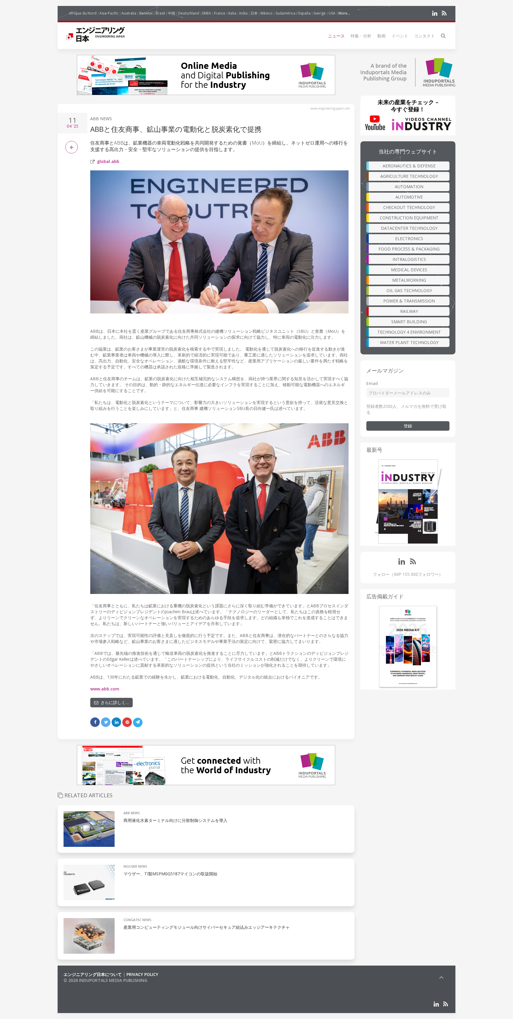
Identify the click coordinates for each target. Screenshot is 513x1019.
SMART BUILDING (409, 321)
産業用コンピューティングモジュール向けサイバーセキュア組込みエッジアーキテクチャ (207, 927)
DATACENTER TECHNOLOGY (409, 228)
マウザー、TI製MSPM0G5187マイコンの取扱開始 (170, 874)
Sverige (320, 13)
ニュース (336, 36)
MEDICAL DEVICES (409, 269)
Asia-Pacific (108, 13)
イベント (400, 36)
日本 (254, 13)
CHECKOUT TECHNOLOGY (409, 207)
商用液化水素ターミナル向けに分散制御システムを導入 (175, 820)
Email (372, 383)
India (243, 13)
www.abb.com (104, 689)
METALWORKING (409, 280)
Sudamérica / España (293, 13)
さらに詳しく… (113, 702)
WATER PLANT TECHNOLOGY (409, 342)
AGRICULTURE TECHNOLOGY (409, 176)
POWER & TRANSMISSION (409, 301)
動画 (381, 36)
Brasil (160, 13)
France (219, 13)
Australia (128, 13)
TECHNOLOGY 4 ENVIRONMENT (409, 332)
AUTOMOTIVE (409, 197)
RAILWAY (409, 311)
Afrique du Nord (82, 13)
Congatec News (137, 919)
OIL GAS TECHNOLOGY (409, 290)
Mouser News (135, 866)
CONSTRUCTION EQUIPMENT (409, 218)
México (267, 13)
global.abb (108, 161)
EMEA (206, 13)
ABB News (101, 118)
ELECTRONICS (409, 238)
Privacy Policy (142, 974)
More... (344, 13)
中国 (171, 13)
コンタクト (424, 36)
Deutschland (188, 13)
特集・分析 (361, 36)
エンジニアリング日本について (93, 974)
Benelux (146, 13)
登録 (408, 426)
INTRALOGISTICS (409, 259)
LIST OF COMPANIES (84, 986)
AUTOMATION (409, 186)
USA (332, 13)
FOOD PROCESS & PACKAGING (409, 249)
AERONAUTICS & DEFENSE (409, 166)
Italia (232, 13)
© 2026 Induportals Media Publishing (105, 980)
